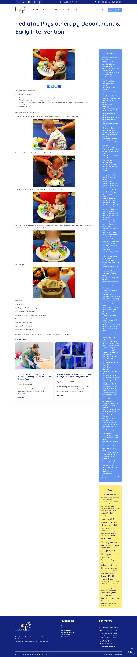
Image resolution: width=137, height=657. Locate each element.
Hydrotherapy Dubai (108, 203)
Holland (105, 196)
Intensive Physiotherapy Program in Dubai (110, 210)
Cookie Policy (108, 655)
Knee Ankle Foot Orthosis (110, 241)
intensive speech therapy (110, 213)
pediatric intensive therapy (111, 307)
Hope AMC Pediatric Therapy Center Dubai (109, 199)
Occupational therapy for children (109, 561)
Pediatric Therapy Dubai (110, 352)
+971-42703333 (102, 2)
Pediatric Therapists (108, 348)
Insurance (79, 10)
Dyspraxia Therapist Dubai (110, 149)
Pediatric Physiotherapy (44, 334)
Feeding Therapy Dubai (109, 183)
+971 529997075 (116, 2)
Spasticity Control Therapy (111, 410)
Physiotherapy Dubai (109, 375)
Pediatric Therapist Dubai (110, 343)
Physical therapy (107, 354)
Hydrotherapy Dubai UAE (110, 205)
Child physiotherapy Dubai (110, 117)
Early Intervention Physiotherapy (108, 159)
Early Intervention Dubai (110, 156)
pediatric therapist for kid (110, 346)
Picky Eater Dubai (108, 382)
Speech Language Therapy (110, 435)
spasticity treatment (109, 412)
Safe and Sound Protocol (110, 393)
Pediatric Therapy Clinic (110, 350)
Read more (21, 397)
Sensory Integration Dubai (110, 403)
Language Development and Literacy (110, 246)
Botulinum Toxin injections (111, 98)
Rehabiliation (67, 10)
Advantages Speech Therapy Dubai (108, 65)
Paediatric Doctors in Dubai (111, 297)
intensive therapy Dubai (110, 222)
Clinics (57, 10)
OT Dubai (105, 292)
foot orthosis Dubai (108, 188)
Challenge (105, 107)
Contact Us (100, 10)
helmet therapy (107, 194)
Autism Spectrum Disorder (110, 73)
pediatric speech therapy (110, 341)
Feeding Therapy (107, 181)
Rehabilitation (66, 630)
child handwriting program (111, 109)
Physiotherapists (106, 582)
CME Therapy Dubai (108, 130)
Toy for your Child (108, 465)
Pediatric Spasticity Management (108, 338)
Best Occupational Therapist (108, 84)
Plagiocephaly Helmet (109, 386)
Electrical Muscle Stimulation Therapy (109, 163)
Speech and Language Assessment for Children (110, 423)
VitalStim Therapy (108, 478)
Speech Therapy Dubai (109, 446)
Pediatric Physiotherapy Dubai (107, 571)
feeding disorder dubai (109, 175)
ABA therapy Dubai (108, 62)
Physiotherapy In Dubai (109, 380)
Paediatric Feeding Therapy (111, 299)
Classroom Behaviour (109, 128)
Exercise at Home (108, 173)
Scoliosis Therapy (108, 399)
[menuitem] (36, 10)
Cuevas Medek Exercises (109, 139)
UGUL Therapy (107, 471)
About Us (36, 10)
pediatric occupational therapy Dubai (109, 321)
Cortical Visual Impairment (111, 132)
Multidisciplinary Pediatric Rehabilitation (110, 257)
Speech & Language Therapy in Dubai (108, 419)
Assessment (47, 10)
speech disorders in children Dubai (108, 432)
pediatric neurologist (109, 309)
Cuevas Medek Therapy (109, 141)
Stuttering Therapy (108, 457)
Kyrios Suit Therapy (108, 243)
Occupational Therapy (108, 553)
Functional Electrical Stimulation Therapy (109, 191)
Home (63, 626)
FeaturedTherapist (105, 528)
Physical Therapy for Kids (110, 363)
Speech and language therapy (108, 590)
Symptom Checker (115, 10)
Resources (89, 10)
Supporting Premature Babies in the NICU (109, 462)
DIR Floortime (107, 145)
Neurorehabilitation (108, 260)
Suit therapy (106, 459)
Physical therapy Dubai (108, 577)
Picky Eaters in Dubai (109, 384)
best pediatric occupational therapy (109, 503)
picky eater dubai (105, 586)
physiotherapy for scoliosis (112, 584)
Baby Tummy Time (108, 81)
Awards (104, 79)
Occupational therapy (109, 271)
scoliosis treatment (108, 401)
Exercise (105, 171)
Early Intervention (108, 520)
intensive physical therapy (110, 207)
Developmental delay (109, 143)
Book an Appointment (68, 632)
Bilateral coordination (109, 92)
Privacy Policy (118, 655)
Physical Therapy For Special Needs (109, 366)
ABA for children (107, 494)
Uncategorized (107, 474)
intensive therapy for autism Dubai (109, 225)
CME (115, 508)
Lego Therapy (106, 250)
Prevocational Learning (109, 390)
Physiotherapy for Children (111, 378)
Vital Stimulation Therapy (110, 476)
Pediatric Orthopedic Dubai (111, 324)
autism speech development (107, 76)
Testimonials (65, 634)
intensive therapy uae (109, 233)
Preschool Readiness (109, 388)
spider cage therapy (108, 454)
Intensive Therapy (108, 220)
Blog (103, 94)
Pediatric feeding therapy (110, 301)
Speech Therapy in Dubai (110, 452)
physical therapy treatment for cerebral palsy (109, 371)
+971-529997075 (106, 643)
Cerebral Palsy (107, 105)
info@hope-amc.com (108, 647)
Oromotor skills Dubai (109, 290)
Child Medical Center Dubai (110, 111)
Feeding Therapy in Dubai (110, 186)
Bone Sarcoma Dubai (109, 96)
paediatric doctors (108, 294)
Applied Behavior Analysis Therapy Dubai (110, 69)
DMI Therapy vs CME (108, 147)
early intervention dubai (109, 524)
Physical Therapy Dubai (109, 356)
